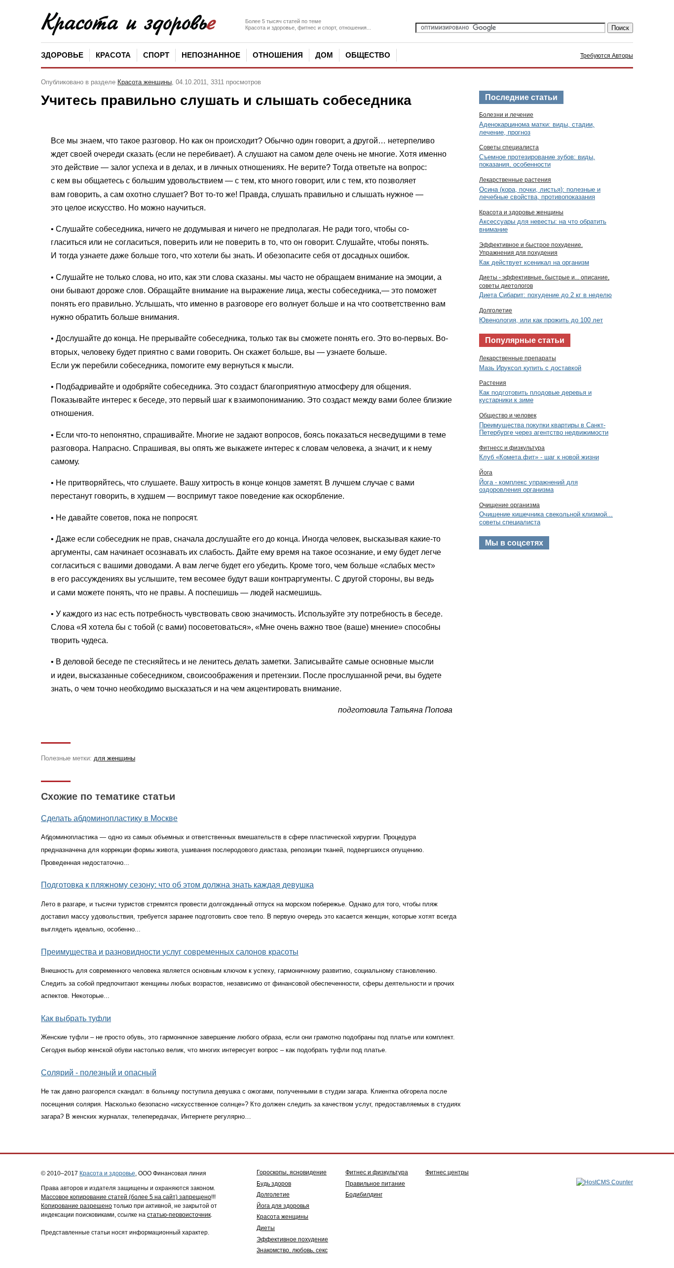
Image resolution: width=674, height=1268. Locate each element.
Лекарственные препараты (517, 358)
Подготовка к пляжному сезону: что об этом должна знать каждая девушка (177, 885)
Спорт (156, 55)
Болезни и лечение (506, 114)
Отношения (278, 55)
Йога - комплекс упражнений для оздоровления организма (528, 486)
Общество (367, 55)
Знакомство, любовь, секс (292, 1250)
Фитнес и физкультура (376, 1172)
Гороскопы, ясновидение (292, 1172)
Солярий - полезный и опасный (98, 1072)
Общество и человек (507, 415)
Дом (324, 55)
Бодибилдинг (363, 1194)
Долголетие (495, 310)
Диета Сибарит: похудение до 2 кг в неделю (545, 295)
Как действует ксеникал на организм (534, 262)
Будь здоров (274, 1183)
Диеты (266, 1228)
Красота (113, 55)
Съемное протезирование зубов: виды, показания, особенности (537, 161)
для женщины (114, 758)
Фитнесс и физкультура (512, 448)
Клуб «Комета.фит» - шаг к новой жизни (539, 457)
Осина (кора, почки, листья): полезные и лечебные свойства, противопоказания (539, 193)
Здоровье (62, 55)
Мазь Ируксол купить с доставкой (530, 368)
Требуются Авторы (606, 55)
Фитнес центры (447, 1172)
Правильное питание (375, 1183)
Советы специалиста (509, 147)
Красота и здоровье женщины (521, 212)
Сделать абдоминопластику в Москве (109, 818)
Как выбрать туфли (76, 1018)
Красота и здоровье (107, 1173)
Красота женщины (144, 82)
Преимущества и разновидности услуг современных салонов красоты (170, 952)
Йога (485, 472)
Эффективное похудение (292, 1239)
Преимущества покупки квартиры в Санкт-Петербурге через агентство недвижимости (543, 429)
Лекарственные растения (515, 179)
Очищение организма (509, 505)
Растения (492, 382)
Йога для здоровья (283, 1205)
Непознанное (211, 55)
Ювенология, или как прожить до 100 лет (541, 320)
